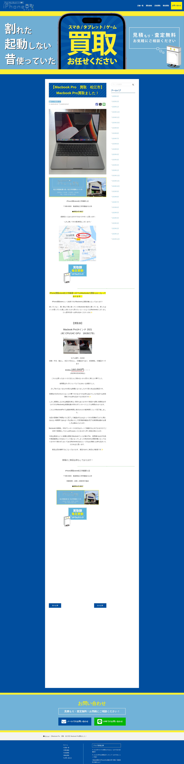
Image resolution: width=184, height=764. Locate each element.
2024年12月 (116, 112)
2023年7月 (115, 202)
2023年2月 (115, 228)
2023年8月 (115, 196)
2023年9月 (115, 191)
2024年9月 (115, 128)
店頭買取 (157, 5)
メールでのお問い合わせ (77, 721)
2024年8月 (115, 133)
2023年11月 (115, 181)
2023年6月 (115, 207)
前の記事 (55, 605)
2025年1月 (115, 107)
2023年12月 (116, 175)
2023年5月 (115, 212)
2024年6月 (115, 144)
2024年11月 (115, 117)
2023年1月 (115, 234)
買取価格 (149, 5)
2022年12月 (116, 239)
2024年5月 (115, 149)
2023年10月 (116, 186)
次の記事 (100, 605)
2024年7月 (115, 138)
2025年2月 (115, 101)
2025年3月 (115, 96)
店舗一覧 (140, 5)
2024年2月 (115, 165)
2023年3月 (115, 223)
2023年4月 (115, 218)
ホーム (66, 745)
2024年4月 (115, 154)
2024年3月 (115, 159)
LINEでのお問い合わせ (113, 721)
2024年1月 (115, 170)
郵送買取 (166, 5)
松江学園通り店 (55, 101)
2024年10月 (116, 122)
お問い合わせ (176, 5)
